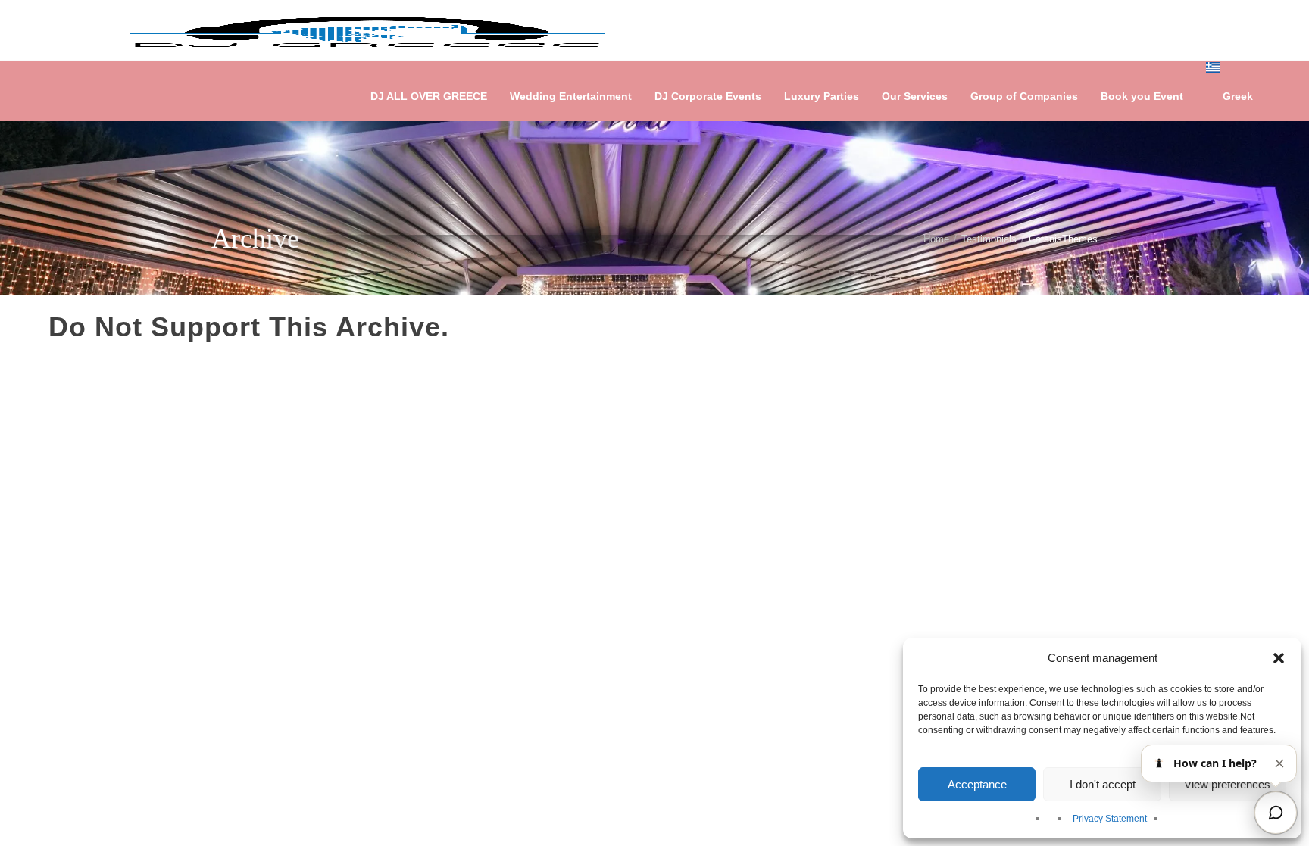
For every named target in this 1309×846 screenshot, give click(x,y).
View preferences (1227, 784)
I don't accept (1103, 784)
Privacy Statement (1110, 818)
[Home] (367, 30)
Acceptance (977, 784)
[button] (1278, 658)
